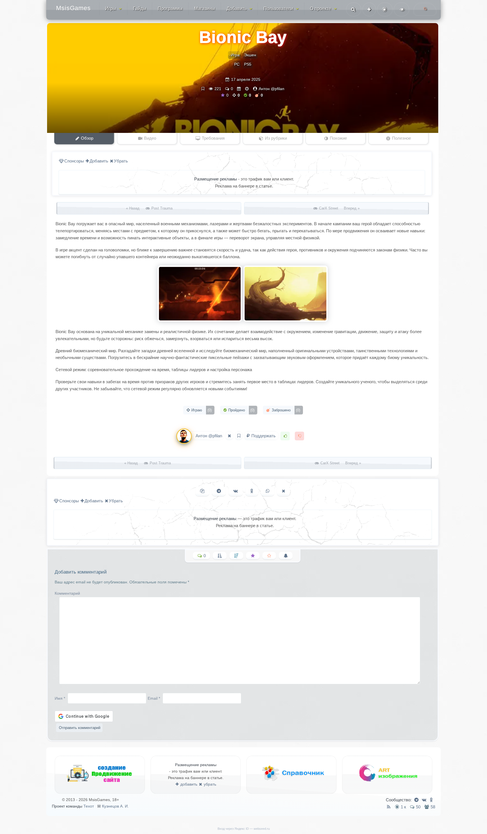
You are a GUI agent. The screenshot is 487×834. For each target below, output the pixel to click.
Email (154, 698)
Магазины (204, 8)
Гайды (139, 8)
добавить (188, 784)
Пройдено (240, 410)
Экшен (250, 55)
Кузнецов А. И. (115, 806)
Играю (201, 410)
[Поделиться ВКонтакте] (235, 491)
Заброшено (285, 410)
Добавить (237, 8)
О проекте (320, 8)
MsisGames (73, 8)
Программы (170, 8)
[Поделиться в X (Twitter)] (283, 491)
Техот (88, 806)
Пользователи (278, 8)
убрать (209, 784)
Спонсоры (74, 161)
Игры (110, 8)
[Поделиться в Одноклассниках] (252, 491)
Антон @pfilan (271, 88)
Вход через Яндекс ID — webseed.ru (244, 828)
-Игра (234, 55)
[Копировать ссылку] (202, 491)
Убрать (121, 161)
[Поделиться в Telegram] (219, 491)
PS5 (247, 64)
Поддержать (263, 435)
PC (237, 64)
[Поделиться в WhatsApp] (267, 491)
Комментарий (67, 593)
